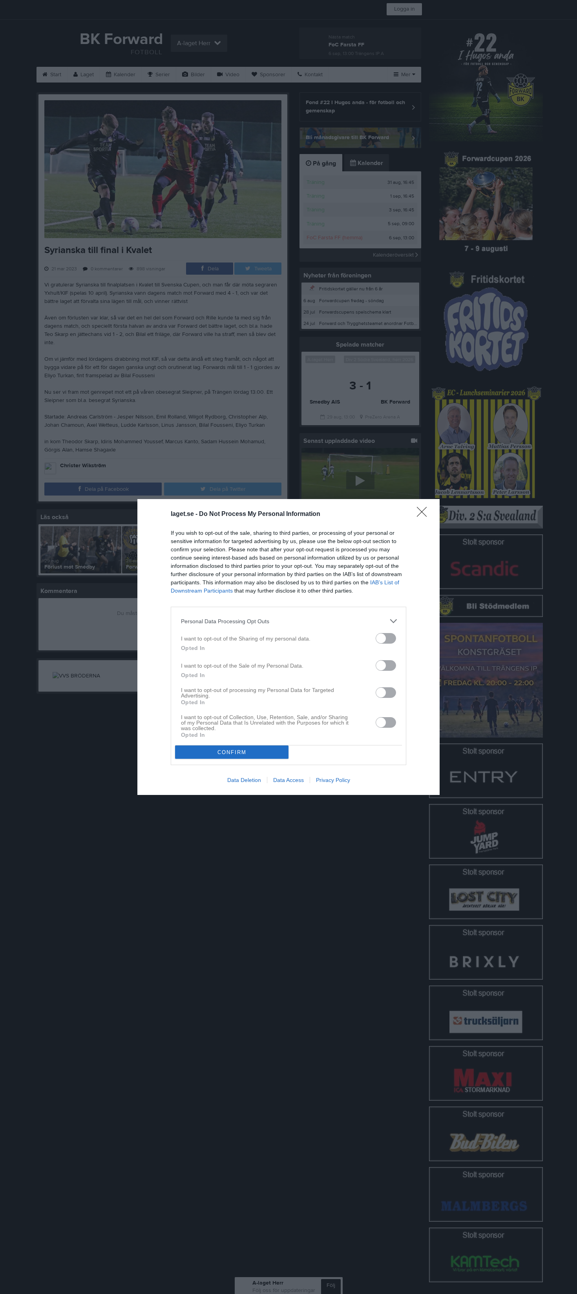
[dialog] (288, 647)
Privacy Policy (333, 780)
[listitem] (288, 621)
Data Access (288, 780)
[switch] (386, 638)
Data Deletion (244, 780)
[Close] (424, 514)
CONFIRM (232, 752)
